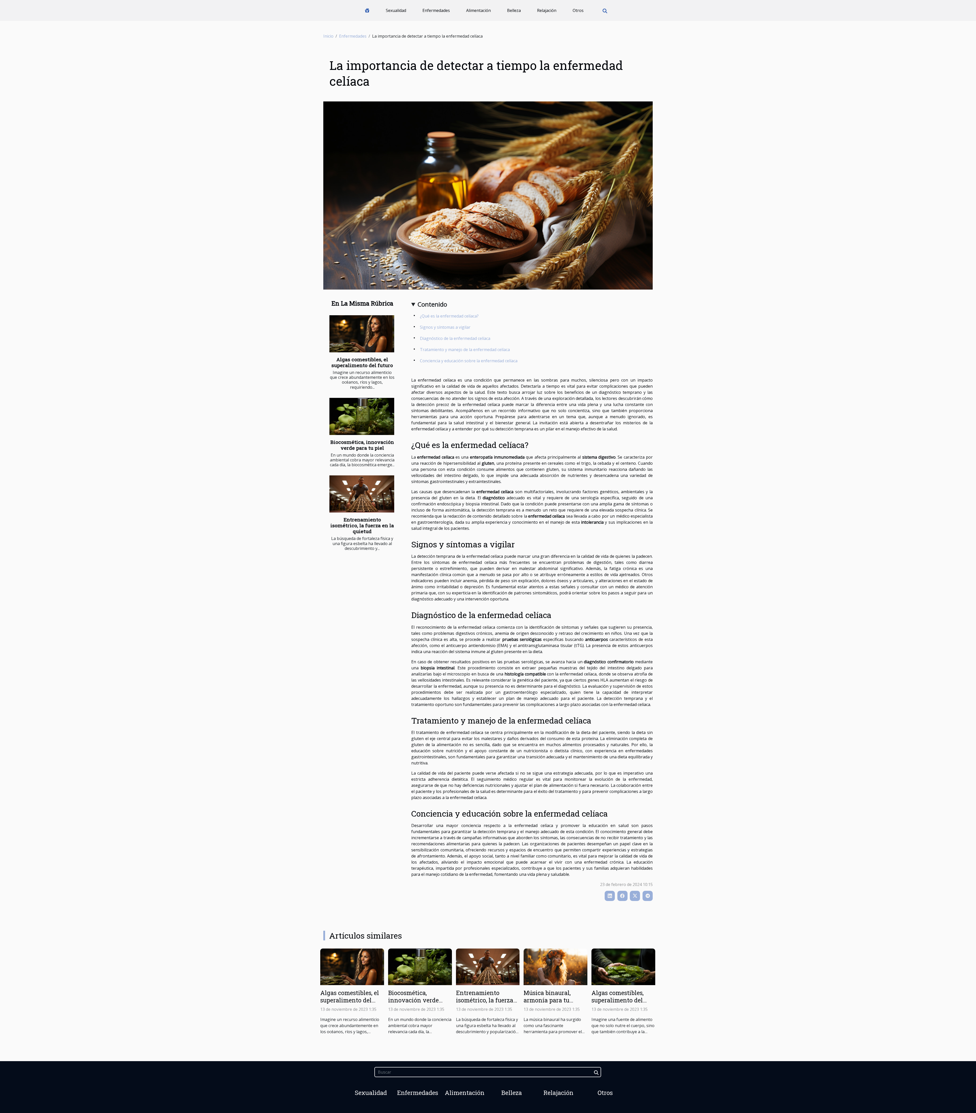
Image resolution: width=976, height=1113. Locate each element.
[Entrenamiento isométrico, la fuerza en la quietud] (361, 494)
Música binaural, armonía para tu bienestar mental (548, 1000)
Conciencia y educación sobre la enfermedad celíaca (468, 361)
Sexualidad (396, 10)
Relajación (546, 10)
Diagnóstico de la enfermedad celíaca (455, 338)
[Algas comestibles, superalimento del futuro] (623, 966)
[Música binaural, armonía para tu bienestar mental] (555, 966)
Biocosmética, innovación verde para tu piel (362, 445)
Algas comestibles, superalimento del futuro (617, 1000)
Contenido (432, 304)
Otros (578, 10)
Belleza (514, 10)
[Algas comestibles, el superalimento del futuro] (361, 333)
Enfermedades (436, 10)
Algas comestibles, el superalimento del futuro (362, 362)
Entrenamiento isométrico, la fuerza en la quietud (362, 525)
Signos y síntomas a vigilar (445, 327)
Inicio (328, 36)
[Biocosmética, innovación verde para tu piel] (361, 416)
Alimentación (478, 10)
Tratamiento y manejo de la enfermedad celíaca (465, 349)
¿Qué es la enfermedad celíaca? (449, 316)
